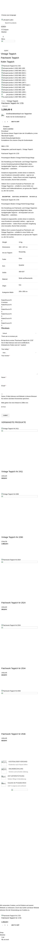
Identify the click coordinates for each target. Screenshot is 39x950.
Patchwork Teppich (10, 58)
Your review (5, 355)
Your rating (5, 349)
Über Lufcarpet (6, 869)
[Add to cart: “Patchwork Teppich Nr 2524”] (3, 617)
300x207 (5, 106)
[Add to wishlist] (3, 481)
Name (3, 377)
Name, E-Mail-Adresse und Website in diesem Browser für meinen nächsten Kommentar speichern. (19, 397)
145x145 (4, 673)
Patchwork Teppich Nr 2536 (13, 734)
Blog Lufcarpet (6, 887)
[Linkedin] (13, 892)
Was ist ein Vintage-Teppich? (12, 847)
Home (3, 101)
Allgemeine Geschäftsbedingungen (12, 865)
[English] (2, 12)
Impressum (4, 857)
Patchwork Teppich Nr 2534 (13, 668)
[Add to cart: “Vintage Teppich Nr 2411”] (3, 486)
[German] (5, 12)
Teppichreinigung (7, 882)
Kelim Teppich (7, 62)
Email (3, 386)
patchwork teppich (15, 149)
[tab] (6, 196)
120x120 (4, 476)
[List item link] (19, 817)
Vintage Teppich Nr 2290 (12, 537)
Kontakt (3, 8)
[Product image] (19, 447)
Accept (3, 912)
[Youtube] (3, 892)
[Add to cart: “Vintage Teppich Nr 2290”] (3, 552)
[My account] (1, 34)
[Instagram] (8, 892)
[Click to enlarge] (4, 95)
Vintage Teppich (8, 54)
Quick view (3, 490)
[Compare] (3, 468)
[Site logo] (7, 20)
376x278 (4, 541)
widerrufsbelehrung (7, 861)
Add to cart (15, 121)
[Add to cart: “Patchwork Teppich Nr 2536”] (3, 748)
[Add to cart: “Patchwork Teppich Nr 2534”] (3, 683)
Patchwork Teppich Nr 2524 (13, 603)
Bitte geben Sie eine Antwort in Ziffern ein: (14, 403)
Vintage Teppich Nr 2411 (12, 471)
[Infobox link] (19, 115)
